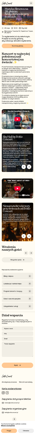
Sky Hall (24, 28)
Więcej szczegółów (8, 425)
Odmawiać (26, 430)
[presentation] (23, 236)
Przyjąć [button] (9, 430)
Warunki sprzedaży (25, 382)
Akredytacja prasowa (9, 382)
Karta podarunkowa (11, 388)
